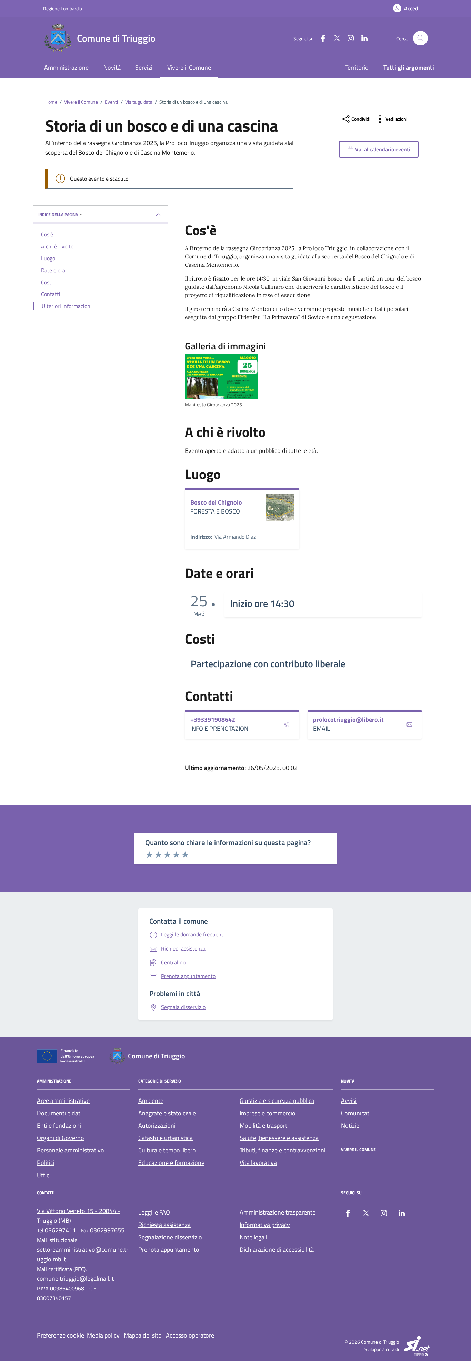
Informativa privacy (265, 1224)
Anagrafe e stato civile (167, 1113)
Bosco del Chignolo (216, 502)
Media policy (103, 1335)
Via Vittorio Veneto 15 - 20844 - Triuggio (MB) (78, 1215)
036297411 (60, 1230)
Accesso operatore (190, 1335)
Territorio (357, 67)
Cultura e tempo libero (167, 1150)
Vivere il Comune (189, 67)
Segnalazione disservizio (170, 1237)
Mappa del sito (143, 1335)
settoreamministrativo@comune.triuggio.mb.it (83, 1254)
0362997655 (107, 1230)
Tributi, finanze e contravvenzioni (282, 1150)
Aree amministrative (63, 1100)
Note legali (253, 1237)
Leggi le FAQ (154, 1212)
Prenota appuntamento (168, 1249)
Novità (112, 67)
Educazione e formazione (171, 1162)
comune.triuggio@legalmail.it (75, 1278)
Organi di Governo (60, 1137)
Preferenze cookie (60, 1335)
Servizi (143, 67)
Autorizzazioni (157, 1125)
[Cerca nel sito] (420, 38)
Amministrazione (66, 67)
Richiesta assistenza (164, 1224)
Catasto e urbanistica (165, 1137)
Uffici (44, 1175)
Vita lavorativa (258, 1162)
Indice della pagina (58, 214)
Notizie (350, 1125)
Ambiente (150, 1100)
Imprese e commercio (267, 1113)
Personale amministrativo (70, 1150)
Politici (45, 1162)
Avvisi (349, 1100)
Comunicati (356, 1113)
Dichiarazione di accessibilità (277, 1249)
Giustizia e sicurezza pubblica (277, 1100)
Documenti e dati (59, 1113)
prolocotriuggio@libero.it (348, 719)
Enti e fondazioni (59, 1125)
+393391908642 (212, 719)
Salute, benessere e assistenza (279, 1137)
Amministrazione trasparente (277, 1212)
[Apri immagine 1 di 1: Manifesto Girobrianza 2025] (221, 376)
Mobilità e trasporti (264, 1125)
